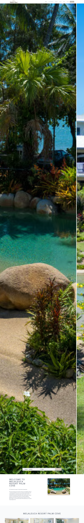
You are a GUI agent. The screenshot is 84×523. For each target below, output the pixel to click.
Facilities (56, 1)
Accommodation (51, 1)
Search (58, 469)
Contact (68, 1)
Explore (60, 1)
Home (46, 1)
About (64, 1)
